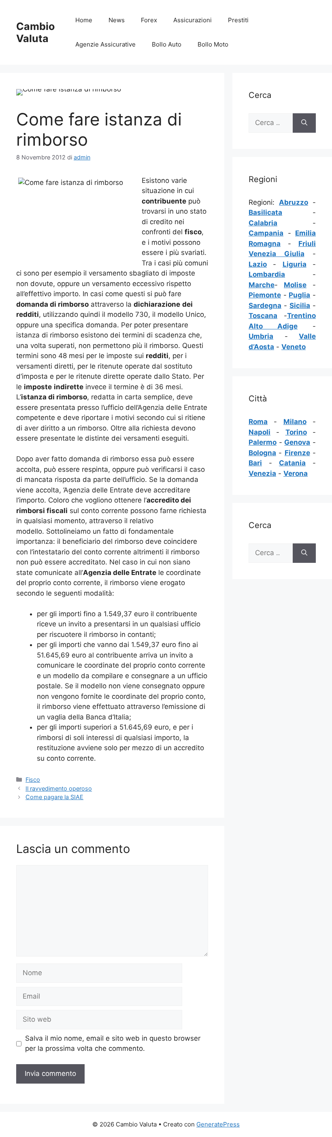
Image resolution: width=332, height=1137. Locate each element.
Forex (149, 20)
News (117, 20)
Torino (296, 432)
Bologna (262, 453)
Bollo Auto (166, 44)
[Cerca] (304, 123)
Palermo (263, 442)
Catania (292, 463)
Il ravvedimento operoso (59, 788)
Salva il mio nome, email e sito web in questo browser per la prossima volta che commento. (112, 1043)
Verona (295, 473)
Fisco (33, 779)
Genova (297, 442)
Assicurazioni (192, 20)
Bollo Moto (213, 44)
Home (83, 20)
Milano (294, 422)
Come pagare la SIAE (54, 796)
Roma (258, 422)
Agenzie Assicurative (105, 44)
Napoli (259, 432)
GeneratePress (218, 1124)
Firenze (297, 453)
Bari (255, 463)
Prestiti (238, 20)
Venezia (262, 473)
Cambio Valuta (35, 32)
